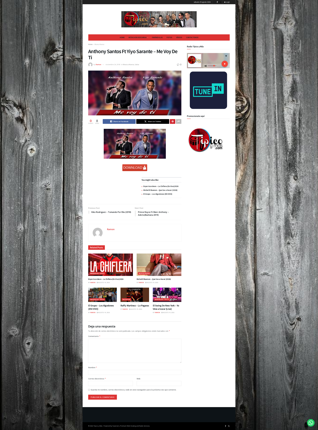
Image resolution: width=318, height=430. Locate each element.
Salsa (137, 64)
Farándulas (157, 37)
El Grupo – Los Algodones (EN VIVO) (157, 194)
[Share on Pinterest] (172, 121)
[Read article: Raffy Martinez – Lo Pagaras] (134, 295)
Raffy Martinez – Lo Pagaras (134, 305)
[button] (311, 423)
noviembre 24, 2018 (113, 64)
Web (138, 378)
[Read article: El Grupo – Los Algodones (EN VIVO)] (102, 295)
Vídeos (179, 37)
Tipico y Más (98, 426)
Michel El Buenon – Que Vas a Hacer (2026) (160, 190)
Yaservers (115, 426)
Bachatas (126, 299)
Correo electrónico (97, 378)
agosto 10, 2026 (104, 282)
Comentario (94, 336)
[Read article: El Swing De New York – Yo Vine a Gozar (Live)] (167, 295)
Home (122, 37)
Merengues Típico (97, 273)
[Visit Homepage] (159, 19)
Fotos (169, 37)
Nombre (92, 367)
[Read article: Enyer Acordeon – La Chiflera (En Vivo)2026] (110, 265)
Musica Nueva (99, 44)
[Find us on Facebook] (217, 2)
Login (228, 2)
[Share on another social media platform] (178, 121)
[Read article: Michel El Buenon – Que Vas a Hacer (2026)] (159, 265)
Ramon (98, 64)
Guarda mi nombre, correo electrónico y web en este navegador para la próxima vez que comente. (133, 390)
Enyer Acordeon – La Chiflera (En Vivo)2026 (160, 186)
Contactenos (192, 37)
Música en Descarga (137, 37)
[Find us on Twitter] (220, 2)
